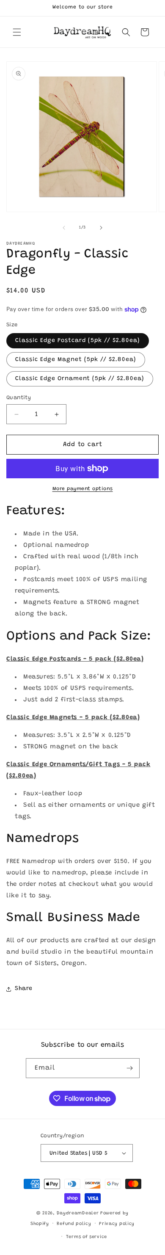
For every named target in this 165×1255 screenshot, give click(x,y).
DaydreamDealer (78, 1213)
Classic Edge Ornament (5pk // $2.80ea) (79, 379)
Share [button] (24, 989)
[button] (17, 32)
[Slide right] (101, 227)
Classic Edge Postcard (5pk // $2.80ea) (77, 341)
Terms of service (86, 1237)
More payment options (82, 488)
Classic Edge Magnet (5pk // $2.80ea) (75, 360)
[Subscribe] (130, 1068)
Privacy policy (117, 1224)
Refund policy (74, 1224)
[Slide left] (64, 227)
